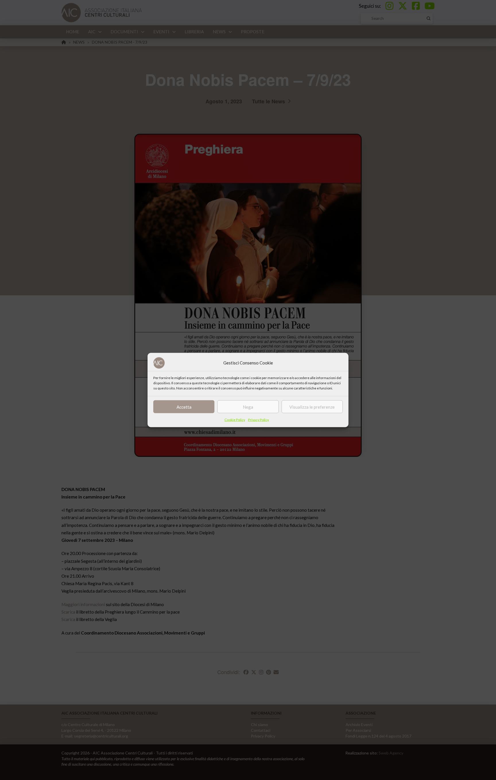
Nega (248, 406)
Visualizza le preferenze (312, 406)
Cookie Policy (234, 420)
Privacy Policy (258, 420)
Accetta (184, 406)
